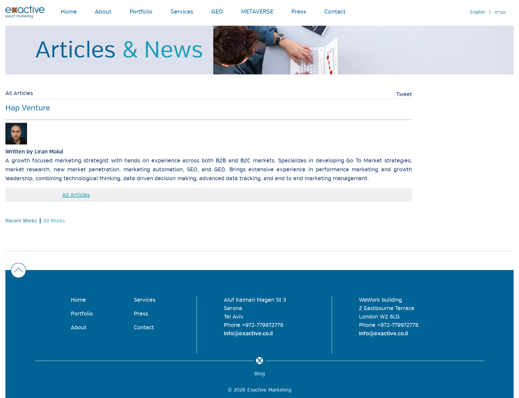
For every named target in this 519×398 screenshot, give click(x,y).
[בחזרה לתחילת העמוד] (258, 271)
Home (69, 11)
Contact (334, 11)
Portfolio (140, 11)
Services (182, 11)
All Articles (19, 93)
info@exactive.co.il (248, 333)
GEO (217, 11)
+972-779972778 (262, 325)
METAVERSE (257, 11)
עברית (499, 12)
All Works (54, 220)
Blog (259, 374)
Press (298, 11)
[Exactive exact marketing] (25, 11)
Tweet (404, 94)
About (103, 11)
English (477, 12)
